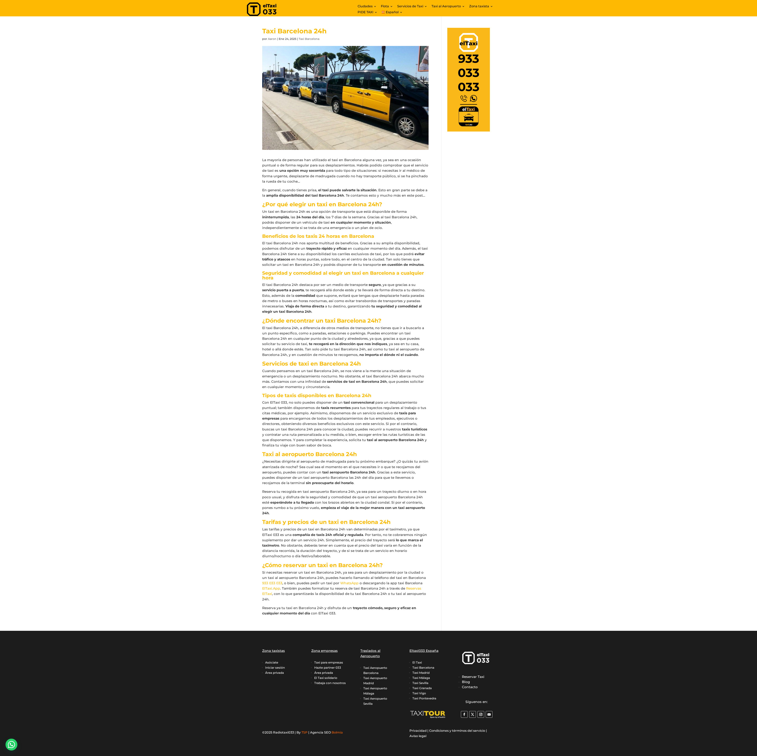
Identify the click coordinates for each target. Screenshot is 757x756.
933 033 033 (272, 583)
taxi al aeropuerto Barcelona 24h (395, 440)
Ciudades (365, 6)
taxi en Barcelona (347, 160)
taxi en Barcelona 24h (286, 212)
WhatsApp (349, 583)
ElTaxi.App (271, 588)
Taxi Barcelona (309, 39)
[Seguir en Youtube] (489, 714)
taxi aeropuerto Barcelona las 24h (332, 478)
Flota (385, 6)
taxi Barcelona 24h (327, 195)
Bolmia (337, 732)
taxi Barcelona (410, 583)
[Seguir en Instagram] (480, 714)
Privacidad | (419, 731)
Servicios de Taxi (410, 6)
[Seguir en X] (472, 714)
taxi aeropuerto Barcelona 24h (348, 472)
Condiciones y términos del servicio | (458, 731)
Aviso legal (417, 736)
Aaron (272, 39)
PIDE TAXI (365, 12)
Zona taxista (479, 6)
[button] (11, 744)
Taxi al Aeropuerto (446, 6)
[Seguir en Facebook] (464, 714)
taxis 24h (324, 535)
